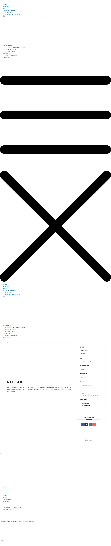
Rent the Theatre (12, 55)
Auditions (9, 12)
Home (5, 4)
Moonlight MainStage (9, 10)
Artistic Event (86, 403)
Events (5, 488)
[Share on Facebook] (83, 424)
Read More (84, 377)
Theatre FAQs (11, 51)
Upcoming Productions (13, 14)
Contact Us (6, 53)
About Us (6, 6)
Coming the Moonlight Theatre (16, 47)
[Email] (94, 424)
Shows (5, 8)
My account (6, 57)
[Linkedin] (90, 424)
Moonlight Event (86, 405)
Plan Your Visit (7, 45)
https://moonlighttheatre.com (90, 395)
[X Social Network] (86, 424)
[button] (55, 171)
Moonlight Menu (11, 49)
